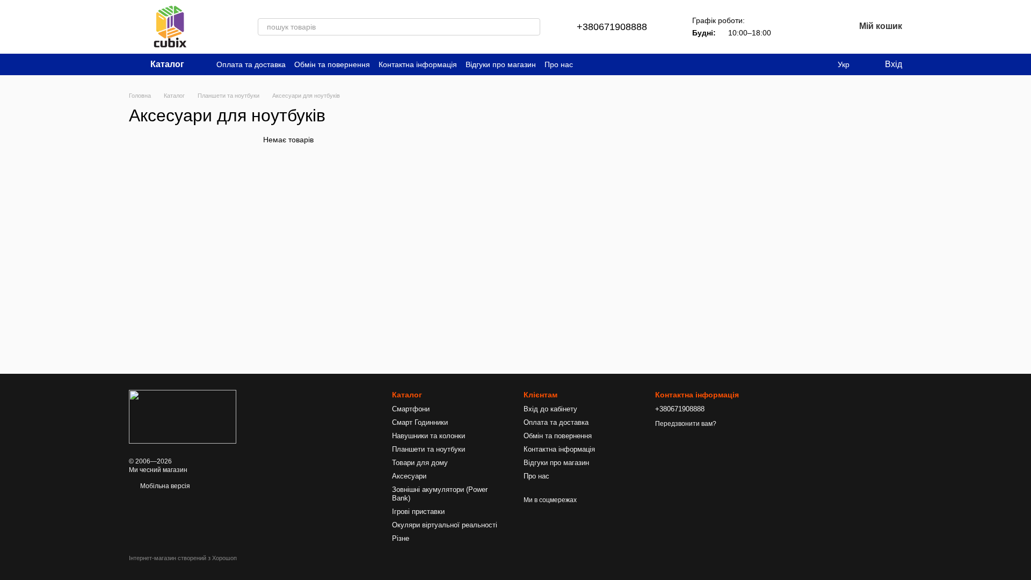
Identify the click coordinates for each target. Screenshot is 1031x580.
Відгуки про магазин (501, 64)
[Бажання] (818, 26)
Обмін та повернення (332, 64)
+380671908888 (612, 27)
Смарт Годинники (420, 422)
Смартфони (411, 409)
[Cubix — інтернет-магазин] (182, 416)
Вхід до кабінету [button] (550, 409)
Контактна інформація (418, 64)
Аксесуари (409, 476)
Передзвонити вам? (685, 423)
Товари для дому (420, 463)
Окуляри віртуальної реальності (444, 525)
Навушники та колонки (428, 436)
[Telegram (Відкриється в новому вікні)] (588, 64)
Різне (400, 538)
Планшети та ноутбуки (428, 449)
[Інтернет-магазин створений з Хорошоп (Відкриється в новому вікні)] (183, 567)
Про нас (558, 64)
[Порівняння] (790, 26)
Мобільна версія (164, 486)
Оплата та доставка (251, 64)
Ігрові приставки (418, 512)
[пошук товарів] (531, 26)
